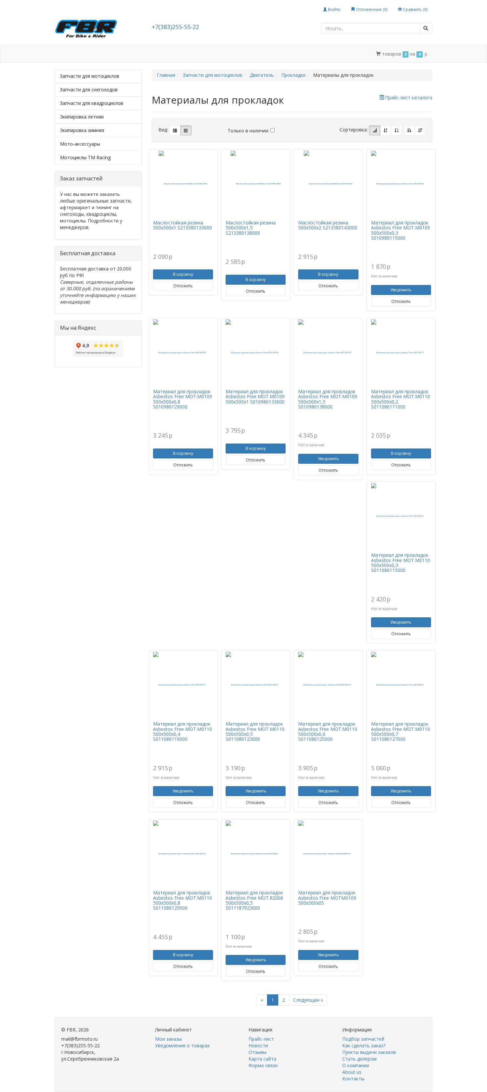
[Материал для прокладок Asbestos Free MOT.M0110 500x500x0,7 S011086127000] (401, 685)
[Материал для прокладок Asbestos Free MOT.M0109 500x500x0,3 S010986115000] (401, 184)
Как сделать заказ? (363, 1045)
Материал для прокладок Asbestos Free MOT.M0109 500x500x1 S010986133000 (255, 396)
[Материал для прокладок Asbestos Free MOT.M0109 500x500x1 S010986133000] (256, 352)
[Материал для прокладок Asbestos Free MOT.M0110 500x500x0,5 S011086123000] (256, 685)
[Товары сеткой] (185, 130)
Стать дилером (198, 54)
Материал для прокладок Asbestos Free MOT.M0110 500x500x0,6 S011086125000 (327, 731)
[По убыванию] (420, 130)
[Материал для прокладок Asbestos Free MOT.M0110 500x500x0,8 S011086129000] (183, 854)
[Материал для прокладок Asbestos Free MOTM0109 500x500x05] (328, 854)
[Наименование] (385, 130)
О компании (238, 54)
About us (351, 1072)
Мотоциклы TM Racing (85, 157)
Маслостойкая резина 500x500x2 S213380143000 (327, 225)
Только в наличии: (249, 130)
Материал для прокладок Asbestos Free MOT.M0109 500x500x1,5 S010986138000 (327, 399)
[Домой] (62, 54)
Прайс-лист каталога (408, 97)
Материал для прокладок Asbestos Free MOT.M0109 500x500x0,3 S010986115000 (400, 230)
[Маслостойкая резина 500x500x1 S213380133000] (183, 184)
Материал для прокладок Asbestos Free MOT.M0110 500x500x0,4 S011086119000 (182, 731)
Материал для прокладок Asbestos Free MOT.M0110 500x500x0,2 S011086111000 (400, 399)
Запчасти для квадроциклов (91, 103)
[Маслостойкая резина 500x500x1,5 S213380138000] (256, 184)
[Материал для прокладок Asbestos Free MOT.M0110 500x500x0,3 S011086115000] (401, 516)
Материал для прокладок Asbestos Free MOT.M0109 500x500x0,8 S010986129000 (182, 399)
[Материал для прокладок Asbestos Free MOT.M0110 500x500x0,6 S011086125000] (328, 685)
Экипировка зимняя (82, 130)
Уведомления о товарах (182, 1045)
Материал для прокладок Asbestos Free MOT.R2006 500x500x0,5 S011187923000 (254, 900)
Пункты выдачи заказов (369, 1052)
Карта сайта (262, 1059)
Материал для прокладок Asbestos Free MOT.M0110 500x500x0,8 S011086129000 (182, 900)
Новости (258, 1045)
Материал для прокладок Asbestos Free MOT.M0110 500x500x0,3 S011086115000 (400, 562)
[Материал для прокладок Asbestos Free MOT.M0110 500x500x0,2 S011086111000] (401, 352)
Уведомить (400, 290)
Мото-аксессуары (80, 144)
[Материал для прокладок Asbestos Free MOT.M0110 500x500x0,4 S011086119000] (183, 685)
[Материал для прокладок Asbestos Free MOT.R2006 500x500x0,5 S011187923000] (256, 854)
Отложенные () (371, 9)
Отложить (183, 286)
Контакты (273, 54)
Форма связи (263, 1065)
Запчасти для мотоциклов (89, 76)
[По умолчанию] (374, 130)
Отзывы (257, 1052)
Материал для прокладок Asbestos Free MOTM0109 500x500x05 (327, 897)
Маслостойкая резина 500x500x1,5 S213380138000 (251, 227)
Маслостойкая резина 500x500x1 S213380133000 (182, 225)
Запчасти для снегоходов (89, 89)
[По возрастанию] (409, 130)
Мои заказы (168, 1039)
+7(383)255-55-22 (175, 27)
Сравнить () (414, 9)
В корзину (183, 274)
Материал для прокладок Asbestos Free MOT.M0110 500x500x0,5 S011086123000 (255, 731)
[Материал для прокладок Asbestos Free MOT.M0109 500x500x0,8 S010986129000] (183, 352)
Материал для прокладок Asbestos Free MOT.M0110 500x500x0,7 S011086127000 (400, 731)
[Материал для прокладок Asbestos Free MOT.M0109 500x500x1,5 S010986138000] (328, 352)
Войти (333, 9)
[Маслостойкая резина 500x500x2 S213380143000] (328, 184)
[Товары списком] (175, 130)
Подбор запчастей (150, 54)
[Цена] (396, 130)
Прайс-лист (261, 1039)
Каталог (83, 54)
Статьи (111, 54)
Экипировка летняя (82, 117)
